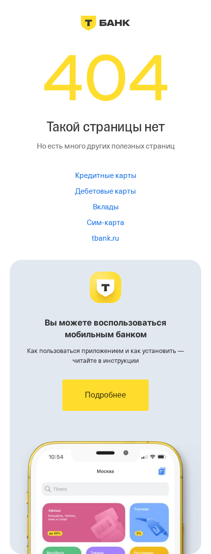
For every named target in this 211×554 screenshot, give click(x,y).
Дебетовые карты (105, 191)
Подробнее (105, 395)
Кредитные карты (105, 175)
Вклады (106, 207)
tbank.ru (105, 238)
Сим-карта (105, 223)
